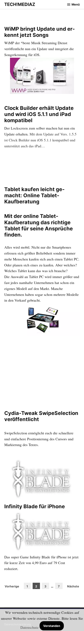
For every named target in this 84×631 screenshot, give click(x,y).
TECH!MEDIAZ (19, 4)
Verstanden (51, 626)
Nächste (73, 586)
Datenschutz (29, 627)
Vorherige (12, 586)
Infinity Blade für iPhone (34, 506)
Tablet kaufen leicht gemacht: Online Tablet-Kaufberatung (34, 195)
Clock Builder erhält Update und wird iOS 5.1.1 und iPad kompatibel (39, 114)
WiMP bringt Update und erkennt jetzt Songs (39, 32)
